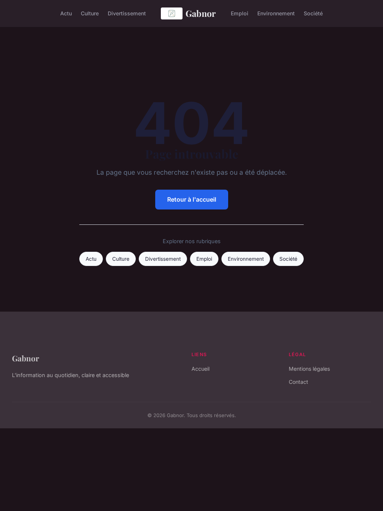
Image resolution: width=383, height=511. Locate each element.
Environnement (276, 13)
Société (313, 13)
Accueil (200, 368)
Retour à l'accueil (191, 199)
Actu (66, 13)
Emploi (239, 13)
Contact (298, 382)
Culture (90, 13)
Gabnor (201, 13)
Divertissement (127, 13)
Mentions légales (309, 368)
